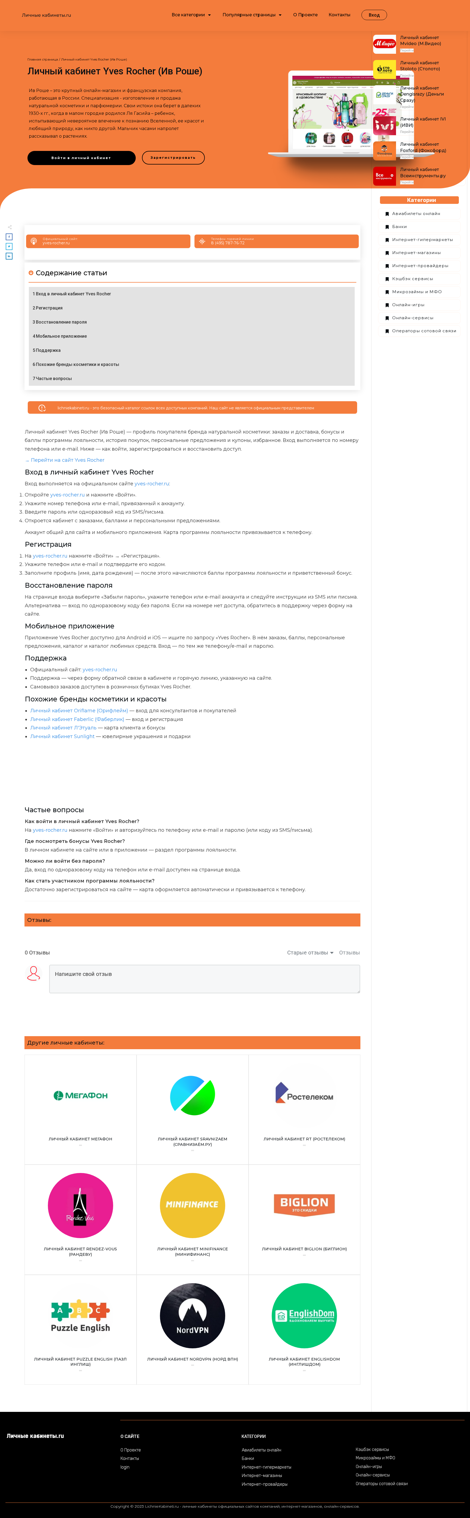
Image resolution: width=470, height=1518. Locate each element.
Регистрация (49, 308)
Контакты (129, 1458)
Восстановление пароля (61, 322)
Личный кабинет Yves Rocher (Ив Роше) (114, 71)
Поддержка (48, 350)
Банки (399, 226)
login (124, 1467)
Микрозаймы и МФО (417, 291)
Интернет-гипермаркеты (422, 239)
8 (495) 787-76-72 (228, 243)
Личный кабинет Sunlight (62, 736)
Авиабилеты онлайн (416, 213)
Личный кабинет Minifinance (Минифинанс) (192, 1219)
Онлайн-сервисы (413, 317)
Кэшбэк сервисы (412, 278)
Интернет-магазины (416, 252)
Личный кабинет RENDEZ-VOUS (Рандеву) (80, 1219)
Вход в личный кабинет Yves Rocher (73, 293)
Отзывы (349, 952)
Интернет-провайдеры (420, 265)
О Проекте (130, 1450)
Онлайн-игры (408, 304)
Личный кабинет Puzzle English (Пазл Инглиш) (80, 1329)
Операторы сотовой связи (424, 330)
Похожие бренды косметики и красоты (77, 364)
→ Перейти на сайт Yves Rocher (64, 460)
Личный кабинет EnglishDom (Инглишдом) (304, 1329)
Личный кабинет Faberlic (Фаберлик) (77, 719)
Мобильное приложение (61, 336)
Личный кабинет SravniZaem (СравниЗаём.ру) (192, 1109)
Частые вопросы (54, 378)
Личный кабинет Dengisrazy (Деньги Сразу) (422, 94)
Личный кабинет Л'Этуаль (63, 728)
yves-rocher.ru (56, 243)
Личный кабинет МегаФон (80, 1109)
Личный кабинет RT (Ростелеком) (304, 1109)
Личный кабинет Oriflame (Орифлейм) (79, 711)
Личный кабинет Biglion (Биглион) (304, 1219)
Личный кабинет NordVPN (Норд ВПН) (192, 1329)
